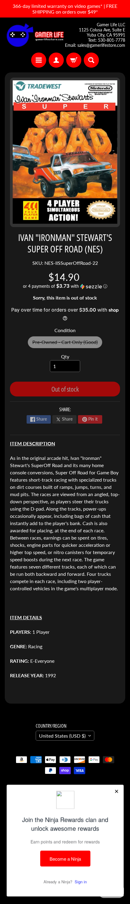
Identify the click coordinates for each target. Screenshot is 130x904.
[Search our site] (91, 60)
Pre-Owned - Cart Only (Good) (67, 343)
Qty (65, 356)
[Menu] (38, 60)
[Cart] (73, 60)
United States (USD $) (62, 736)
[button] (65, 286)
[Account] (56, 60)
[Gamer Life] (35, 35)
